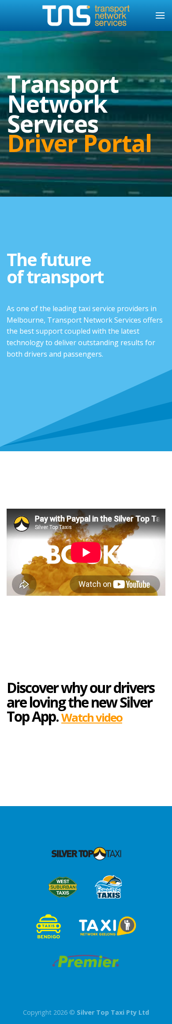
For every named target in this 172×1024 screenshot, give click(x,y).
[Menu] (160, 15)
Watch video (91, 717)
